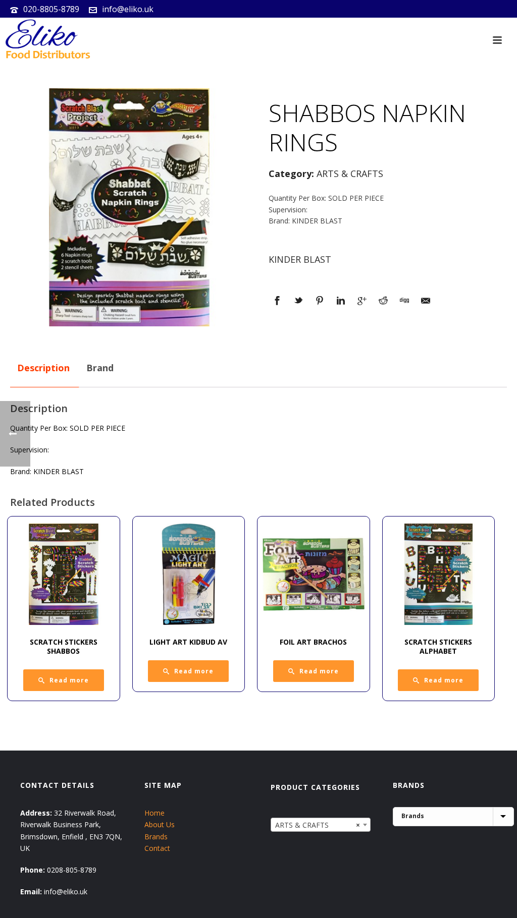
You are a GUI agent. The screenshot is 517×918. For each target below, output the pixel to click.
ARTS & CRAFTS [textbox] (317, 825)
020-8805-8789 (51, 9)
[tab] (43, 368)
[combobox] (321, 825)
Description (43, 368)
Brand (100, 368)
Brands (156, 836)
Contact (157, 848)
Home (154, 813)
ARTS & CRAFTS (350, 173)
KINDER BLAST (300, 259)
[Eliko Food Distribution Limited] (46, 40)
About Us (159, 824)
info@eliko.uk (127, 9)
